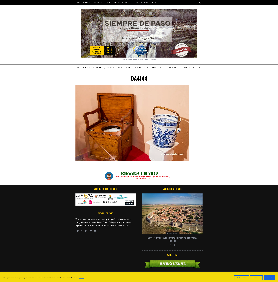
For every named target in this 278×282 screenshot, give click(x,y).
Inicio (77, 2)
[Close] (275, 274)
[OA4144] (132, 160)
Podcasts (98, 2)
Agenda (135, 2)
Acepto (269, 278)
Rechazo (256, 278)
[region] (139, 277)
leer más (81, 278)
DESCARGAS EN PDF (148, 2)
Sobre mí (86, 2)
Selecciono (241, 278)
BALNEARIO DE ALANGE (172, 238)
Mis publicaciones (121, 2)
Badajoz (172, 234)
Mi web (107, 2)
